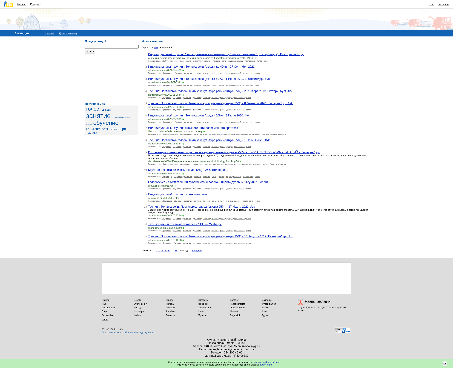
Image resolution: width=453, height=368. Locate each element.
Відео (105, 311)
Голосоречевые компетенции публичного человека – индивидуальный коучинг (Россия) (208, 182)
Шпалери (139, 311)
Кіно (264, 311)
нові (156, 47)
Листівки (170, 311)
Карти (201, 311)
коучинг (267, 61)
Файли (137, 315)
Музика (202, 315)
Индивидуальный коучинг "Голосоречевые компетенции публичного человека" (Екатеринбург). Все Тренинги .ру (226, 54)
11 (176, 250)
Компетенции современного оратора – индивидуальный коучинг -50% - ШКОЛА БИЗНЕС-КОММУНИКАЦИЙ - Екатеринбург (234, 152)
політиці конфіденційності (266, 362)
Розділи (34, 4)
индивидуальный (122, 117)
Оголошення (140, 304)
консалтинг (198, 61)
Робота (137, 300)
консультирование (182, 61)
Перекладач (108, 307)
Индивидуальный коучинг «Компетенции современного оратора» (193, 128)
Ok (444, 363)
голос (92, 109)
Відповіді (235, 315)
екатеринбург (280, 134)
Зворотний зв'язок (111, 332)
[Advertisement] (111, 78)
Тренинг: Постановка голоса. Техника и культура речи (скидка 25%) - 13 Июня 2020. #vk (209, 140)
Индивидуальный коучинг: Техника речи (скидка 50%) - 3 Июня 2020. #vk (199, 115)
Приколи (170, 307)
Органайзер (108, 315)
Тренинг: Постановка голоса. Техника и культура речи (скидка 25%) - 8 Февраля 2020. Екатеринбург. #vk (220, 103)
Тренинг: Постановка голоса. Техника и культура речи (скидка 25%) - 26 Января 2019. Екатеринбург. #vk (220, 91)
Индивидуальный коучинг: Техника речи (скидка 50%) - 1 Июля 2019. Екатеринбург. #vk (209, 79)
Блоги (265, 307)
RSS (104, 304)
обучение (105, 123)
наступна (197, 250)
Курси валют (269, 304)
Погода (170, 304)
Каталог (234, 300)
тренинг (167, 97)
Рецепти (170, 315)
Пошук (169, 300)
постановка (97, 128)
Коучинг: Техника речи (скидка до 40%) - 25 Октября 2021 (188, 170)
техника (91, 132)
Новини (234, 311)
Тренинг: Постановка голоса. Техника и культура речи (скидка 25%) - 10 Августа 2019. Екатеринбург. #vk (220, 236)
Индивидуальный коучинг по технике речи (177, 194)
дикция (106, 109)
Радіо (105, 319)
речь (125, 129)
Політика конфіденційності (139, 332)
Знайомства (204, 307)
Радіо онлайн (318, 301)
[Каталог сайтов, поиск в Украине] (342, 329)
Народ (137, 307)
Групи (265, 315)
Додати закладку (68, 33)
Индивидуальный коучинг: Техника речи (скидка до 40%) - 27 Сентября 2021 (201, 66)
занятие (98, 115)
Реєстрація (443, 4)
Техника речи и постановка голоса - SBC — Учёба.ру (185, 224)
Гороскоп (203, 304)
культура (89, 124)
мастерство (267, 134)
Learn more (266, 364)
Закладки (267, 300)
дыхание (197, 97)
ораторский (218, 134)
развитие (115, 129)
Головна (21, 4)
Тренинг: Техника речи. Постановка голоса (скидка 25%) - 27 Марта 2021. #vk (201, 206)
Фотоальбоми (237, 307)
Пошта (105, 300)
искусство (246, 134)
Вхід (431, 4)
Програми (203, 300)
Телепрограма (237, 304)
